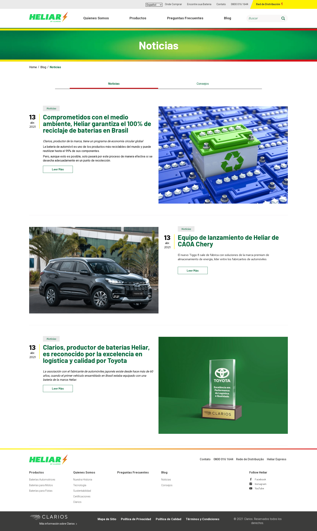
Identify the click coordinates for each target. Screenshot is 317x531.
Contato (221, 4)
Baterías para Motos (41, 485)
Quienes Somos (84, 472)
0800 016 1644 (239, 4)
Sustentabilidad (82, 490)
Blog (43, 67)
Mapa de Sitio (107, 519)
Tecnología (79, 485)
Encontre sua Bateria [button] (199, 4)
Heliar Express (276, 459)
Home (33, 67)
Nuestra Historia (82, 479)
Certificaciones (81, 496)
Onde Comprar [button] (173, 4)
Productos (36, 472)
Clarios (77, 501)
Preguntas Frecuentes (133, 472)
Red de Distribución (268, 4)
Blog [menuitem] (227, 18)
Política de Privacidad (136, 519)
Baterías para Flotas (40, 490)
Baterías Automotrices (42, 479)
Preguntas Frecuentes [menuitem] (185, 18)
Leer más (58, 169)
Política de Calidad (168, 519)
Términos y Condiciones (202, 519)
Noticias (114, 83)
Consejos (203, 83)
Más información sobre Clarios (62, 524)
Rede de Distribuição (250, 459)
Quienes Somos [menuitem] (96, 18)
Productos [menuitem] (138, 18)
